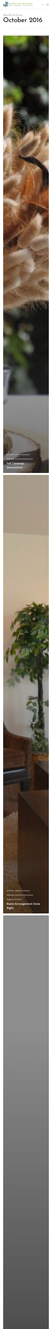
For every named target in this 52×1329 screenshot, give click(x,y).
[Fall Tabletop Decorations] (26, 253)
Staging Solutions (14, 899)
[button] (47, 4)
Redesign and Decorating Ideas (20, 459)
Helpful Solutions (22, 454)
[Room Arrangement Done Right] (26, 694)
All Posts (10, 454)
